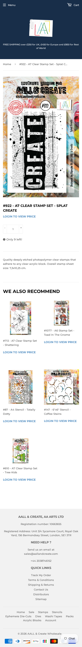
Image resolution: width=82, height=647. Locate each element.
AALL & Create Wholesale (44, 633)
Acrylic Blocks (32, 620)
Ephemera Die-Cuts (18, 616)
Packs (70, 616)
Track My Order (41, 575)
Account (50, 620)
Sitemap (41, 599)
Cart (76, 5)
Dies (38, 616)
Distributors (41, 594)
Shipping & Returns (41, 584)
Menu (12, 5)
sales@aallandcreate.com (41, 553)
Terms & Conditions (41, 580)
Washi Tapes (53, 616)
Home (7, 64)
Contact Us (41, 589)
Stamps (43, 612)
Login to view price (19, 216)
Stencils (57, 612)
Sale (31, 612)
